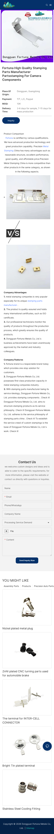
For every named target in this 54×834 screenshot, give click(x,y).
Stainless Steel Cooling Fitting (21, 808)
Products (26, 586)
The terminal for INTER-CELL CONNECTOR (21, 720)
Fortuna (9, 138)
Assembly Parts (11, 586)
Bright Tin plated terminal (18, 765)
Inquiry (11, 120)
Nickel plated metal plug (17, 628)
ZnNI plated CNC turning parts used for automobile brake (25, 673)
